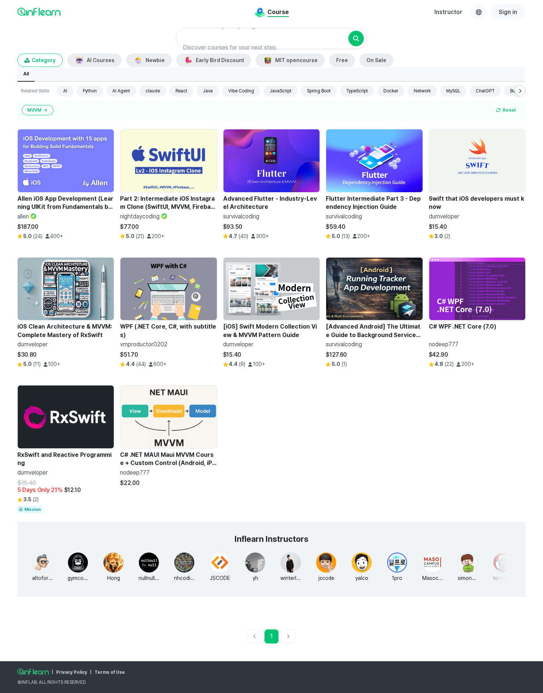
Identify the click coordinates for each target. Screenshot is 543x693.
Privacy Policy (71, 672)
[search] (356, 38)
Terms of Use (110, 672)
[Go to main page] (33, 672)
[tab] (26, 74)
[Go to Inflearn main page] (39, 11)
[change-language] (478, 12)
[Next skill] (520, 90)
